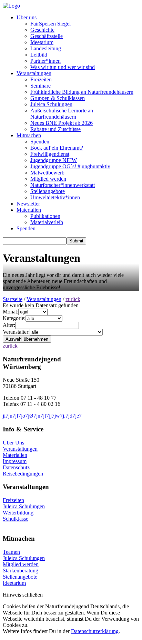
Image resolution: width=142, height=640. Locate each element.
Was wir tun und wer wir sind (62, 67)
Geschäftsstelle (46, 36)
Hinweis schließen (23, 595)
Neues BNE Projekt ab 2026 (61, 123)
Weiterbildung (18, 513)
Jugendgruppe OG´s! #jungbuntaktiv (70, 166)
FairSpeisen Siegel (50, 24)
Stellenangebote (47, 191)
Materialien (29, 210)
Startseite (12, 299)
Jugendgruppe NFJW (53, 160)
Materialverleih (46, 222)
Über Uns (13, 443)
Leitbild (38, 55)
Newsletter (28, 204)
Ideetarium (41, 42)
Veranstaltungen (34, 73)
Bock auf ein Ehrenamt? (56, 148)
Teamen (11, 552)
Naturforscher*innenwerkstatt (62, 185)
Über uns (27, 17)
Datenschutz (16, 467)
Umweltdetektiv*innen (55, 197)
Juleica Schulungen (51, 104)
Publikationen (45, 216)
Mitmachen (29, 135)
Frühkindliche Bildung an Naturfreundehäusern (81, 92)
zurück (72, 299)
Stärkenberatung (20, 570)
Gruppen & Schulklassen (57, 98)
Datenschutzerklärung (95, 631)
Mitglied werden (48, 179)
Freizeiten (41, 79)
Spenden (39, 141)
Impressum (15, 461)
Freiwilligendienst (49, 154)
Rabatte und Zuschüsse (55, 129)
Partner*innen (45, 61)
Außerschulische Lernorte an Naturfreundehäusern (61, 114)
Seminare (40, 86)
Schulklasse (15, 519)
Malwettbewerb (47, 173)
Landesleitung (45, 48)
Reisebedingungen (23, 474)
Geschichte (42, 30)
